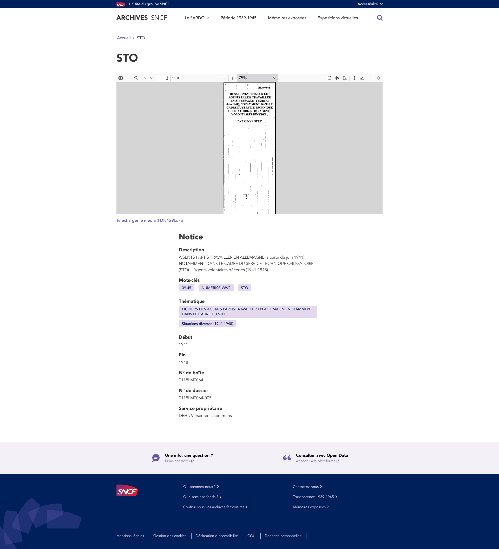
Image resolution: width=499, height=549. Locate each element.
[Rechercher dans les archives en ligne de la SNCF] (380, 18)
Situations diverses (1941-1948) (207, 324)
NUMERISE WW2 (216, 288)
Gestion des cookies (169, 536)
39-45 (186, 288)
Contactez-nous (306, 487)
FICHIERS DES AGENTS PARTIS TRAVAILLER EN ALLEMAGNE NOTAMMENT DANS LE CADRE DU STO (247, 311)
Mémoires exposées (287, 18)
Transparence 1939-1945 (313, 497)
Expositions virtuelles (338, 18)
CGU (251, 536)
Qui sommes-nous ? (199, 487)
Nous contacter (177, 461)
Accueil (124, 38)
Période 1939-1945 (239, 18)
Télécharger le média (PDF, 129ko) (148, 220)
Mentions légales (130, 536)
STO (244, 288)
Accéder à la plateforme (316, 461)
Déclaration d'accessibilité (217, 536)
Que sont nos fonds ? (200, 497)
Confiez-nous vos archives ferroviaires (213, 507)
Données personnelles (283, 536)
